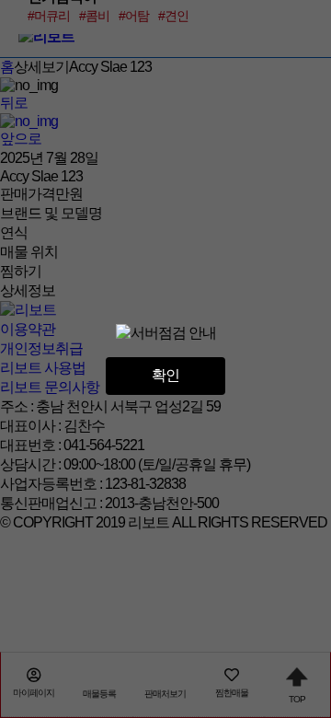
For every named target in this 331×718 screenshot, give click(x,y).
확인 (165, 375)
